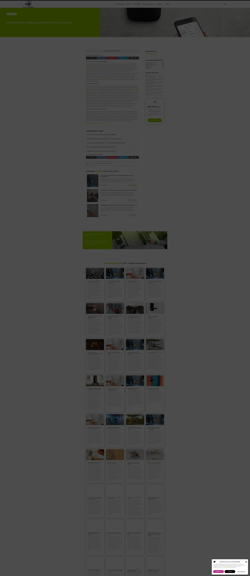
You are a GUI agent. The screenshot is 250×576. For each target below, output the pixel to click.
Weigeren (230, 571)
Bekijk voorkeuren (241, 571)
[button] (246, 562)
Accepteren (218, 571)
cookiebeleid (224, 567)
